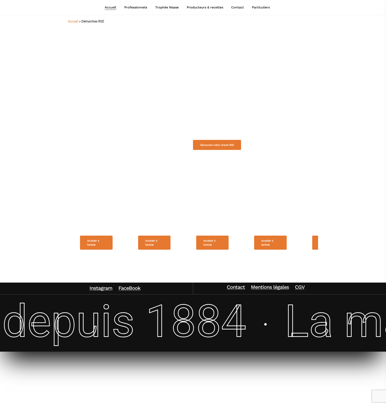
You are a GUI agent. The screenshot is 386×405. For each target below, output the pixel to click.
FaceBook (129, 288)
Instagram (100, 288)
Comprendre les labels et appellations (270, 218)
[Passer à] (279, 7)
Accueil (73, 21)
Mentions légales (270, 287)
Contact (236, 287)
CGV (300, 287)
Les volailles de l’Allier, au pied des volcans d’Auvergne (96, 211)
